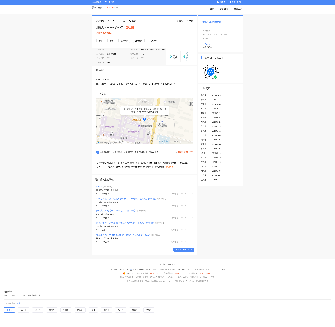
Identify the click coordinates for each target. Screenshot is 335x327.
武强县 (106, 310)
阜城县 (149, 310)
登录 (234, 2)
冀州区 (52, 310)
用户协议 (163, 264)
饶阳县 (120, 310)
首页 (212, 9)
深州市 (23, 310)
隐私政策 (172, 264)
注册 (239, 2)
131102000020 (219, 269)
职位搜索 (224, 9)
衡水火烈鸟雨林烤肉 (211, 22)
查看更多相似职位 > (184, 250)
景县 (93, 310)
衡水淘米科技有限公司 (105, 214)
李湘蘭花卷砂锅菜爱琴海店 (107, 202)
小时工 (104, 186)
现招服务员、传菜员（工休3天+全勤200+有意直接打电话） (128, 235)
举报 (191, 21)
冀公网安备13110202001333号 (145, 269)
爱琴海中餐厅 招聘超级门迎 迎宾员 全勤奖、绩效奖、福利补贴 (130, 223)
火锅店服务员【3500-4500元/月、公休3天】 (121, 210)
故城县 (135, 310)
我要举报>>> (171, 167)
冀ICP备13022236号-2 (119, 269)
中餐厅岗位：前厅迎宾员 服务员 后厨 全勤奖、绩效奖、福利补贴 (131, 198)
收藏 (180, 21)
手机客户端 (109, 2)
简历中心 (238, 9)
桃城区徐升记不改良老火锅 (107, 190)
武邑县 (80, 310)
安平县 (37, 310)
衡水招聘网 (97, 2)
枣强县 (66, 310)
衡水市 (19, 303)
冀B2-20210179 (183, 269)
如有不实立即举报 (185, 152)
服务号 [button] (222, 2)
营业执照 (129, 273)
